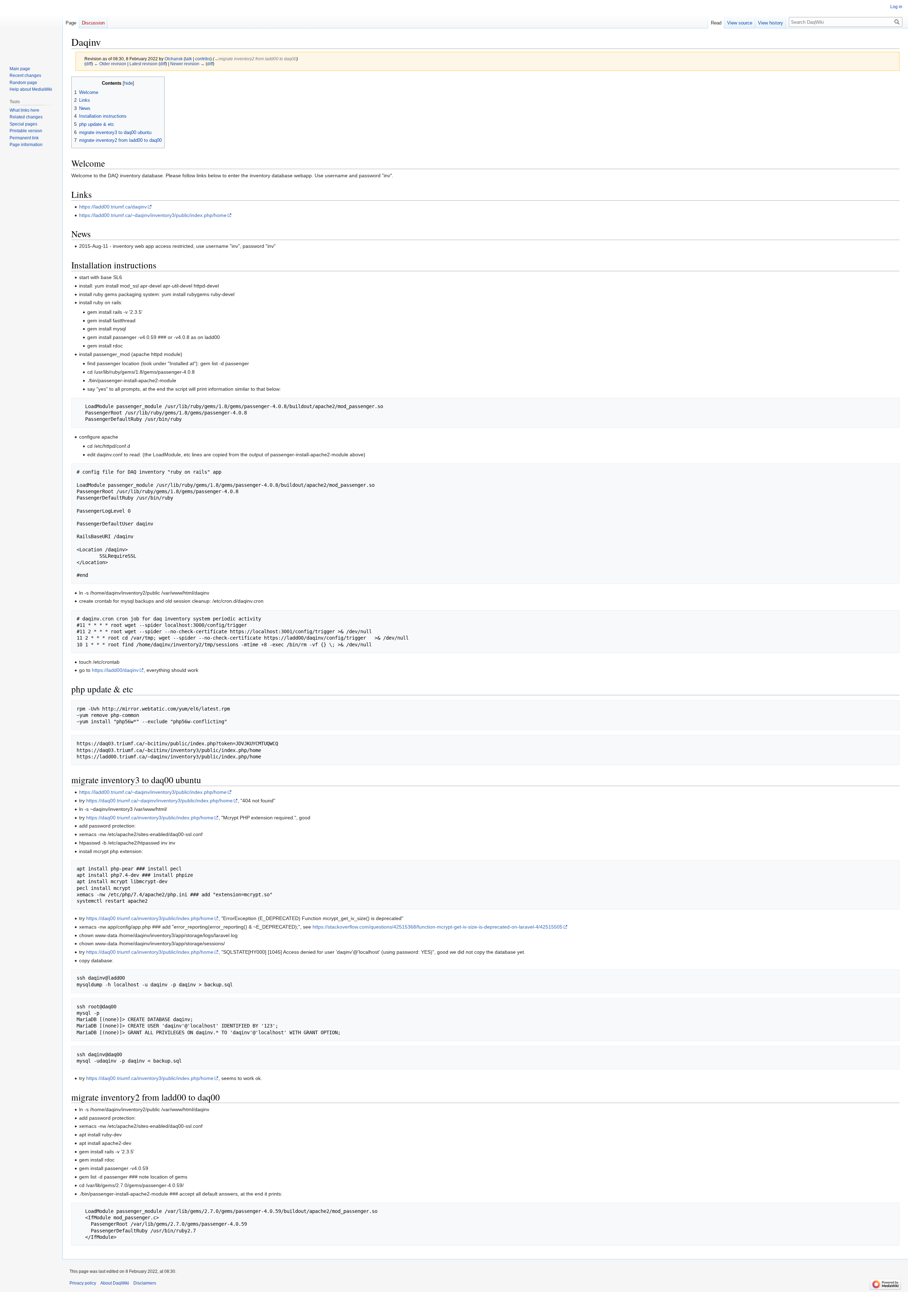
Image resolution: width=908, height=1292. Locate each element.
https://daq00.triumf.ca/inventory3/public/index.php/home (150, 817)
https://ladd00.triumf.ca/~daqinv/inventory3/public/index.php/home (153, 215)
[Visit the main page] (31, 28)
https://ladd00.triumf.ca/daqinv (113, 207)
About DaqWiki (114, 1283)
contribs (202, 58)
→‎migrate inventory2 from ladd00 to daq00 (255, 58)
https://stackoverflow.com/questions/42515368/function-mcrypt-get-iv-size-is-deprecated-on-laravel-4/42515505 (437, 927)
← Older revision (110, 63)
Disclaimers (144, 1283)
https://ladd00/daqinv (115, 670)
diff (89, 63)
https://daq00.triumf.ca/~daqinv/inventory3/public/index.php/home (159, 800)
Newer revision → (187, 63)
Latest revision (143, 63)
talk (188, 58)
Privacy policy (83, 1283)
